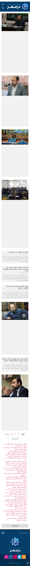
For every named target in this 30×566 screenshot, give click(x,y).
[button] (3, 4)
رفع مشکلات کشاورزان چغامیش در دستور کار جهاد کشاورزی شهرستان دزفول (16, 478)
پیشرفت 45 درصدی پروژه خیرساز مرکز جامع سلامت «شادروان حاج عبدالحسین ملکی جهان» (16, 485)
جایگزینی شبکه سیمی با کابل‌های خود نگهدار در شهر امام (16, 445)
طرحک (11, 563)
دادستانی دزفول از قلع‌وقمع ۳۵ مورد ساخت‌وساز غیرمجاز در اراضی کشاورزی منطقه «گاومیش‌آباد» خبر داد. (16, 457)
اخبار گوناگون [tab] (15, 525)
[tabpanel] (15, 482)
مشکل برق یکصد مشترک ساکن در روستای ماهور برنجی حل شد (16, 489)
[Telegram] (19, 557)
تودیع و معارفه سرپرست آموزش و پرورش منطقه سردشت (16, 465)
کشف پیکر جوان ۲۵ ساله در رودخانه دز (15, 447)
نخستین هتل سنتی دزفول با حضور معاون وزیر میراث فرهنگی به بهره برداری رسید (16, 514)
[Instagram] (6, 557)
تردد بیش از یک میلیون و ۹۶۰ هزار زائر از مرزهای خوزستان (15, 496)
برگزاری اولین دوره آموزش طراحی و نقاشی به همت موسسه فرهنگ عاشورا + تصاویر (15, 359)
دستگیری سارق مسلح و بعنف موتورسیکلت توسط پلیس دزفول (17, 451)
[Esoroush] (11, 557)
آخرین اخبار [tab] (15, 438)
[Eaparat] (15, 557)
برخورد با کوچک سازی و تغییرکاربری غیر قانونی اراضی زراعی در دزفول (16, 462)
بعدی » (7, 434)
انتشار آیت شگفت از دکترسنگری (18, 252)
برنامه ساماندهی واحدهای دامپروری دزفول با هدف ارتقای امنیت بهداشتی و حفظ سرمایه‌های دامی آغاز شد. (15, 501)
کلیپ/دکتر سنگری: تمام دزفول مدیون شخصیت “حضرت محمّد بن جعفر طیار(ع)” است (15, 269)
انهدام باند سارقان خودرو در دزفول (16, 482)
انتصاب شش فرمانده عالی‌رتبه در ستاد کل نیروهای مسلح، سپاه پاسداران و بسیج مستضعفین (15, 469)
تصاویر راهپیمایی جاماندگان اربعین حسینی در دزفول (16, 519)
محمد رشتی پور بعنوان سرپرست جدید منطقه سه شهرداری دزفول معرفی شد (15, 510)
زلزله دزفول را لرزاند (20, 449)
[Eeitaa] (24, 557)
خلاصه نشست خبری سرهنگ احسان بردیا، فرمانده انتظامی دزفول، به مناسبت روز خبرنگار (16, 506)
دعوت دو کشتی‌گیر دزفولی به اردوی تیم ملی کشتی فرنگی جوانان (16, 493)
